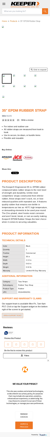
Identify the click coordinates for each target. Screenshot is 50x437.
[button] (48, 360)
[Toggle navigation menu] (4, 4)
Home (4, 21)
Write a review (27, 120)
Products (13, 21)
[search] (45, 11)
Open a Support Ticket (13, 315)
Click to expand (40, 70)
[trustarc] (42, 435)
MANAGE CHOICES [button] (24, 415)
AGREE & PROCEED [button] (24, 425)
